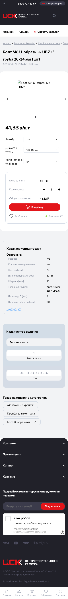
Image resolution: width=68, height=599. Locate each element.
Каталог (7, 43)
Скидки (24, 31)
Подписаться (53, 506)
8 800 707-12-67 (27, 3)
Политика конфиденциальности (19, 574)
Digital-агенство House (36, 581)
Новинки (8, 31)
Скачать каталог (48, 31)
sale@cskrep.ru (54, 3)
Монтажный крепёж (24, 43)
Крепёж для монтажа (49, 43)
